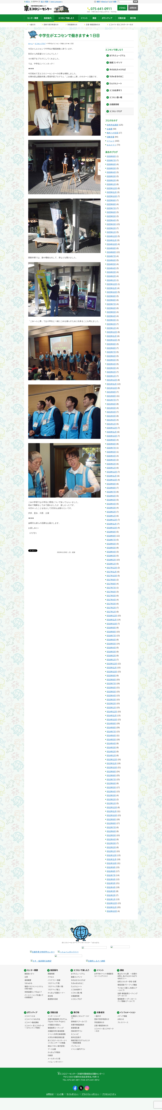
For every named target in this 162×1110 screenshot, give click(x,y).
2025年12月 (112, 188)
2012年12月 (112, 807)
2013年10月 (112, 768)
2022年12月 (112, 332)
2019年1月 (111, 516)
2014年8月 (111, 728)
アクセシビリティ (109, 1094)
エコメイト (111, 145)
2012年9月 (111, 819)
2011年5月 (111, 883)
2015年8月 (111, 680)
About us (104, 1)
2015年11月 (112, 668)
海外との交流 (112, 133)
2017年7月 (111, 588)
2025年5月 (111, 216)
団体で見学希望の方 (51, 24)
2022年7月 (111, 352)
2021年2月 (111, 420)
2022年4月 (111, 364)
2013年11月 (112, 763)
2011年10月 (112, 863)
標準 (46, 1)
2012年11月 (112, 811)
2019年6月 (111, 496)
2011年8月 (111, 871)
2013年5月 (111, 787)
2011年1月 (111, 899)
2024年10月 (112, 244)
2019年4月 (111, 504)
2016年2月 (111, 656)
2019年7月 (111, 492)
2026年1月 (111, 184)
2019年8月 (111, 488)
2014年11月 (112, 716)
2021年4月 (111, 412)
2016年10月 (112, 624)
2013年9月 (111, 772)
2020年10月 (112, 436)
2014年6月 (111, 736)
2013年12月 (112, 760)
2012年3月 (111, 843)
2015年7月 (111, 684)
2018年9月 (111, 532)
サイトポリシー (73, 1094)
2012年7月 (111, 827)
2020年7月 (111, 448)
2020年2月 (111, 464)
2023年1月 (111, 328)
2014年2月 (111, 752)
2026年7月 (111, 160)
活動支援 (110, 137)
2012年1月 (111, 851)
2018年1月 (111, 564)
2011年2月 (111, 895)
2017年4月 (111, 600)
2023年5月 (111, 312)
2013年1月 (111, 803)
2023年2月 (111, 324)
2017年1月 (111, 612)
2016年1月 (111, 660)
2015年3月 (111, 700)
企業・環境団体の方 (93, 24)
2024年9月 (111, 248)
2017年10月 (112, 576)
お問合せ (133, 8)
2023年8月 (111, 300)
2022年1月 (111, 376)
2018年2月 (111, 560)
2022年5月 (111, 360)
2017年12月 (112, 568)
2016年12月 (112, 616)
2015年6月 (111, 688)
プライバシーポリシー (90, 1094)
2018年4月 (111, 552)
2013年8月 (111, 775)
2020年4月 (111, 456)
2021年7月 (111, 400)
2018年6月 (111, 544)
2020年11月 (112, 432)
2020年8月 (111, 444)
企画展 (109, 129)
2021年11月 (112, 384)
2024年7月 (111, 256)
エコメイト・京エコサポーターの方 (121, 24)
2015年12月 (112, 664)
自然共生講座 (112, 125)
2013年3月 (111, 795)
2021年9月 (111, 392)
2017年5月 (111, 596)
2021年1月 (111, 424)
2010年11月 (112, 907)
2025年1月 (111, 232)
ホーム (30, 43)
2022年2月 (111, 372)
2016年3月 (111, 652)
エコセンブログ (40, 43)
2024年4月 (111, 268)
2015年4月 (111, 696)
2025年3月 (111, 224)
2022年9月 (111, 344)
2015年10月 (112, 672)
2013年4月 (111, 792)
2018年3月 (111, 556)
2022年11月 (112, 336)
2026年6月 (111, 164)
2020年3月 (111, 460)
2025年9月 (111, 200)
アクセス (122, 8)
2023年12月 (112, 284)
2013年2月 (111, 799)
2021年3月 (111, 416)
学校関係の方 (72, 24)
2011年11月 (111, 859)
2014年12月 (112, 712)
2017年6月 (111, 592)
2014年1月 (111, 756)
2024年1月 (111, 280)
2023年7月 (111, 304)
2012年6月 (111, 831)
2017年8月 (111, 584)
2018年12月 (112, 520)
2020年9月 (111, 440)
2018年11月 (112, 524)
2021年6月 (111, 404)
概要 (98, 1)
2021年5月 (111, 408)
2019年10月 (112, 480)
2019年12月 (112, 472)
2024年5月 (111, 264)
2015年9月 (111, 676)
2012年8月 (111, 823)
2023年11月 (112, 288)
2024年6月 (111, 260)
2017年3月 (111, 604)
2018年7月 (111, 540)
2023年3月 (111, 320)
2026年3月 (111, 176)
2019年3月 (111, 508)
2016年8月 (111, 632)
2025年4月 (111, 220)
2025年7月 (111, 208)
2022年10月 (112, 340)
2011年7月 (111, 875)
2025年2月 (111, 228)
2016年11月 (112, 620)
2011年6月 (111, 879)
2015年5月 (111, 692)
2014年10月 (112, 720)
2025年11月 (112, 192)
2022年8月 (111, 348)
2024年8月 (111, 252)
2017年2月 (111, 608)
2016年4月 (111, 648)
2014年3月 (111, 748)
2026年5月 (111, 168)
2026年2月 (111, 180)
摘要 (114, 1)
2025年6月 (111, 212)
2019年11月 (112, 476)
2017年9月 (111, 580)
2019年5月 (111, 500)
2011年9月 (111, 867)
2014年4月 (111, 743)
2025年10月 (112, 196)
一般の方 (32, 24)
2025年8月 (111, 204)
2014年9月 (111, 724)
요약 (110, 1)
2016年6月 (111, 640)
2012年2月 (111, 847)
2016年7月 (111, 636)
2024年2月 (111, 276)
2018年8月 (111, 536)
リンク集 (60, 1094)
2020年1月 (111, 468)
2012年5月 (111, 835)
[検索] (125, 1)
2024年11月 (112, 240)
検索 (135, 1)
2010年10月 (112, 911)
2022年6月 (111, 356)
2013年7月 (111, 780)
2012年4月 (111, 839)
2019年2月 (111, 512)
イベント (110, 141)
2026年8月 (111, 156)
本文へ (27, 1)
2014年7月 (111, 732)
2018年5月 (111, 548)
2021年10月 (112, 388)
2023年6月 (111, 308)
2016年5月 (111, 644)
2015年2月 (111, 704)
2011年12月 (112, 855)
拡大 (42, 1)
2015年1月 (111, 708)
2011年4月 (111, 887)
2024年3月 (111, 272)
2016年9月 (111, 628)
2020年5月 (111, 452)
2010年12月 (112, 903)
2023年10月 (112, 292)
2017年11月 (112, 572)
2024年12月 (112, 236)
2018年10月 (112, 528)
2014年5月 (111, 740)
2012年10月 (112, 815)
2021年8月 (111, 396)
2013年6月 (111, 783)
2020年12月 (112, 428)
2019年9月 (111, 484)
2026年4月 (111, 172)
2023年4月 (111, 316)
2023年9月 (111, 296)
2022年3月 (111, 368)
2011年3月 (111, 891)
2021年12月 (112, 380)
